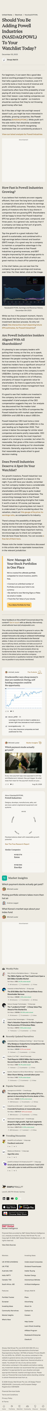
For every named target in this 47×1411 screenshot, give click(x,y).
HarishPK (10, 1140)
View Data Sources (9, 1245)
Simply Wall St (12, 60)
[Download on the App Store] (9, 1207)
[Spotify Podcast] (16, 1198)
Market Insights (7, 1315)
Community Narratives (10, 1311)
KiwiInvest (11, 1119)
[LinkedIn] (4, 1198)
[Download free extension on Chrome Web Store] (15, 1213)
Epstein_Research (13, 1072)
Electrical (18, 15)
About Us (28, 1306)
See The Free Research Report (17, 844)
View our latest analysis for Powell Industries (22, 134)
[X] (8, 1198)
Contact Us (29, 1311)
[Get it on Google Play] (26, 1207)
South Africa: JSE (8, 1284)
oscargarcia (11, 1090)
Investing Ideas (7, 1306)
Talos (9, 1004)
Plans (26, 1297)
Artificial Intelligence (32, 1284)
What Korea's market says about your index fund (21, 910)
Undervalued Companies (33, 1262)
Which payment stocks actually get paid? (22, 884)
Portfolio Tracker (8, 1297)
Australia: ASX (7, 1271)
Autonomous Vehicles (32, 1280)
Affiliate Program (31, 1330)
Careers (27, 1315)
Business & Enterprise (32, 1335)
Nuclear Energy (30, 1275)
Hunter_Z (10, 1056)
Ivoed (9, 1019)
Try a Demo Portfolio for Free (19, 605)
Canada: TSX (6, 1280)
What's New (6, 1319)
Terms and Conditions (10, 1395)
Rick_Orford (11, 973)
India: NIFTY (6, 1275)
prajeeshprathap (13, 1041)
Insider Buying (30, 1271)
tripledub (10, 988)
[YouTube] (12, 1198)
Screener (5, 1302)
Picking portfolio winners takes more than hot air (23, 897)
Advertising (29, 1302)
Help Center (29, 1322)
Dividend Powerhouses (33, 1266)
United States (7, 15)
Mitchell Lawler (12, 889)
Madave (10, 1151)
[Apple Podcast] (20, 1198)
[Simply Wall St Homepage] (12, 1186)
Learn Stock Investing (32, 1326)
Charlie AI (28, 1339)
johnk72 (10, 1162)
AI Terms (5, 1402)
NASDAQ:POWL (19, 119)
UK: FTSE (5, 1266)
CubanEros (11, 1106)
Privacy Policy (7, 1398)
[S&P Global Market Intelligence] (10, 1226)
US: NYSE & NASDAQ (10, 1262)
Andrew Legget (12, 903)
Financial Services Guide (11, 1391)
